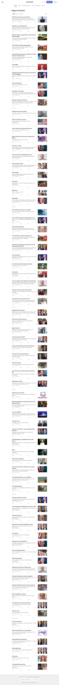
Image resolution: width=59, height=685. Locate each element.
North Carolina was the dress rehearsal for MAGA (23, 137)
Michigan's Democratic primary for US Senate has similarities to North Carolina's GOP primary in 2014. (24, 383)
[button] (15, 5)
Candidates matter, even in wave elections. (20, 422)
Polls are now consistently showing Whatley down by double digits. (24, 220)
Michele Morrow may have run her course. (20, 657)
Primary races (15, 611)
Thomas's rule (16, 421)
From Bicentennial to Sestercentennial (22, 264)
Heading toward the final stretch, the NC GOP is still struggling (24, 73)
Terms (32, 676)
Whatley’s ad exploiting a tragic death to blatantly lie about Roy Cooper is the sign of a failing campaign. (23, 28)
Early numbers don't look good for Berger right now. (22, 649)
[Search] (42, 2)
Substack (24, 682)
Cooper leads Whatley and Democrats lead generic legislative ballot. (24, 76)
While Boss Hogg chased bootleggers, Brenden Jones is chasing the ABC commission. (23, 175)
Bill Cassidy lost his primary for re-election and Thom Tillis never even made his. (23, 356)
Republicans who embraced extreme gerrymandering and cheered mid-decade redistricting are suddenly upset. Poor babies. (23, 414)
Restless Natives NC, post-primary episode (23, 585)
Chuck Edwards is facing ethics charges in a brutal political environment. (23, 374)
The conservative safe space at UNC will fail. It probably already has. (23, 452)
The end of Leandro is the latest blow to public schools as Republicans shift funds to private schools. (23, 479)
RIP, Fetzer (14, 190)
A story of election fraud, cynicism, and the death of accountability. (22, 560)
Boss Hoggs (15, 172)
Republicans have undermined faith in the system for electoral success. (22, 526)
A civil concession (17, 515)
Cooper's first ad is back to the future (22, 290)
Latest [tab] (14, 13)
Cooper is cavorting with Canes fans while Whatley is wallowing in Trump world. (22, 321)
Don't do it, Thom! (16, 145)
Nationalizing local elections (19, 639)
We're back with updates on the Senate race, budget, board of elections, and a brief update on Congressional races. (24, 102)
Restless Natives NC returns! (19, 100)
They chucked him (17, 83)
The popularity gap (17, 486)
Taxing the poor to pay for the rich (21, 298)
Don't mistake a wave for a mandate (21, 209)
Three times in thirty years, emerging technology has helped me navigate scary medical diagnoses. (24, 38)
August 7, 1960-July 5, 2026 (17, 192)
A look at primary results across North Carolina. (21, 604)
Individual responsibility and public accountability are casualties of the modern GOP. (22, 433)
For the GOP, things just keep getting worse (23, 218)
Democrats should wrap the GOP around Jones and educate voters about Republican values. (24, 405)
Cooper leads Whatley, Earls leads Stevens (23, 346)
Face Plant (14, 181)
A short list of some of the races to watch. (20, 612)
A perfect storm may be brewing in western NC (23, 371)
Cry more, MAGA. (16, 412)
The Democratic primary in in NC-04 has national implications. (21, 666)
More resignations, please (19, 594)
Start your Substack (26, 679)
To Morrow (15, 656)
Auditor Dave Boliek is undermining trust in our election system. (23, 596)
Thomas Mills (19, 21)
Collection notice (37, 676)
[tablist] (18, 14)
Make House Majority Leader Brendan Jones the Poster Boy (23, 402)
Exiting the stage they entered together (22, 576)
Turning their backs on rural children (21, 477)
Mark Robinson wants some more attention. (20, 534)
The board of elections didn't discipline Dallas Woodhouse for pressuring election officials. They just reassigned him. (24, 166)
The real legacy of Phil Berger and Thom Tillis (24, 506)
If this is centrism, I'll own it (19, 119)
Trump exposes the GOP (18, 337)
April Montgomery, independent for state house (23, 440)
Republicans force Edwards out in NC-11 (20, 84)
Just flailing (15, 64)
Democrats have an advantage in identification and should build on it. (23, 488)
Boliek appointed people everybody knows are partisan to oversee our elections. (23, 157)
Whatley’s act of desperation (19, 26)
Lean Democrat (16, 255)
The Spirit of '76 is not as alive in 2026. (19, 265)
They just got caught (17, 163)
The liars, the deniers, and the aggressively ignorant (23, 429)
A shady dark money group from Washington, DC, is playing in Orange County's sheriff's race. (24, 641)
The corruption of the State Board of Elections (24, 281)
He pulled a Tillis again (18, 91)
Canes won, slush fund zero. (19, 319)
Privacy (28, 676)
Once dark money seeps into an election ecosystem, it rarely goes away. (24, 624)
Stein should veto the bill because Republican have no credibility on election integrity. (22, 47)
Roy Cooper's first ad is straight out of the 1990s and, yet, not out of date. (24, 292)
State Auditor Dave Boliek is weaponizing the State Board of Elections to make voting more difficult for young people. (24, 283)
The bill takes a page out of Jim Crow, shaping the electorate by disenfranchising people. (24, 543)
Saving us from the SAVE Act (19, 541)
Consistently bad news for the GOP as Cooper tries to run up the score (24, 55)
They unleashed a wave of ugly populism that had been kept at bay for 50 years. (24, 509)
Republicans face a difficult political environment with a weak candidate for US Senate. (24, 257)
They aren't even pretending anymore (22, 154)
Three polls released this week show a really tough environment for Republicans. (22, 58)
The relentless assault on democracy (22, 235)
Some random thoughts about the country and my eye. (23, 364)
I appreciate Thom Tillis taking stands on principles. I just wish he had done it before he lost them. (23, 470)
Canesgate (15, 272)
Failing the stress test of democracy (21, 567)
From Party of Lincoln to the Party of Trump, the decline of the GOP (23, 245)
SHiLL (13, 450)
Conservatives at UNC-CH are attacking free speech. (22, 460)
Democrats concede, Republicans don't (22, 524)
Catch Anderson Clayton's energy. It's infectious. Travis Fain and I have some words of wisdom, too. (23, 587)
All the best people (17, 558)
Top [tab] (17, 13)
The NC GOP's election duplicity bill (21, 45)
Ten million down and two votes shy (21, 603)
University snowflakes (18, 458)
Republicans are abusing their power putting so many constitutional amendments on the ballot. (22, 330)
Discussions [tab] (21, 13)
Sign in (55, 2)
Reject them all (16, 328)
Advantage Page (16, 648)
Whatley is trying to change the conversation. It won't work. (24, 66)
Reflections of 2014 (17, 381)
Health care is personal (18, 392)
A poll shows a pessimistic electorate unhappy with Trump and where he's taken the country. (23, 632)
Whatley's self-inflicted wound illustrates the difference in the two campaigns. (24, 274)
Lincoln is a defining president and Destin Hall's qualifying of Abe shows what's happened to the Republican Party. (24, 248)
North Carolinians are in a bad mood (21, 630)
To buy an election (17, 621)
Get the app (35, 679)
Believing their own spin (18, 310)
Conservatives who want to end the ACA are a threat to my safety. (23, 395)
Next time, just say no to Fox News (21, 17)
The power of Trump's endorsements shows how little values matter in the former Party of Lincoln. (24, 339)
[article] (29, 20)
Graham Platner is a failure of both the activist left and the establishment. (23, 183)
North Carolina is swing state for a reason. (20, 130)
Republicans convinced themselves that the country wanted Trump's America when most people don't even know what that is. (23, 312)
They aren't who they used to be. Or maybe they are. (23, 467)
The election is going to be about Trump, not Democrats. (23, 211)
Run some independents (18, 550)
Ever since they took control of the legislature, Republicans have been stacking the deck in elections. (23, 238)
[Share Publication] (45, 2)
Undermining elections (18, 226)
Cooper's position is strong (19, 497)
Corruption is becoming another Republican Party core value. (24, 113)
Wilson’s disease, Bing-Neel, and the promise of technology (24, 35)
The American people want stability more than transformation (21, 122)
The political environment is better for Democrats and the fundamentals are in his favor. (23, 500)
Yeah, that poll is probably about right (22, 128)
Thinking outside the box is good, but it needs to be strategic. (24, 551)
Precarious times (16, 363)
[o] (42, 102)
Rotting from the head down (19, 111)
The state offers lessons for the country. (20, 139)
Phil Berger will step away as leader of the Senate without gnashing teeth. (23, 517)
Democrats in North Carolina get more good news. (22, 347)
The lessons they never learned (20, 354)
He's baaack (15, 533)
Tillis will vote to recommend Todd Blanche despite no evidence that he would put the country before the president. (24, 93)
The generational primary (18, 664)
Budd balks (15, 198)
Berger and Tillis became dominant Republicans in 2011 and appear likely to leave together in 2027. (24, 578)
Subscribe (49, 2)
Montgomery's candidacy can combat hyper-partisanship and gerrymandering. (24, 443)
